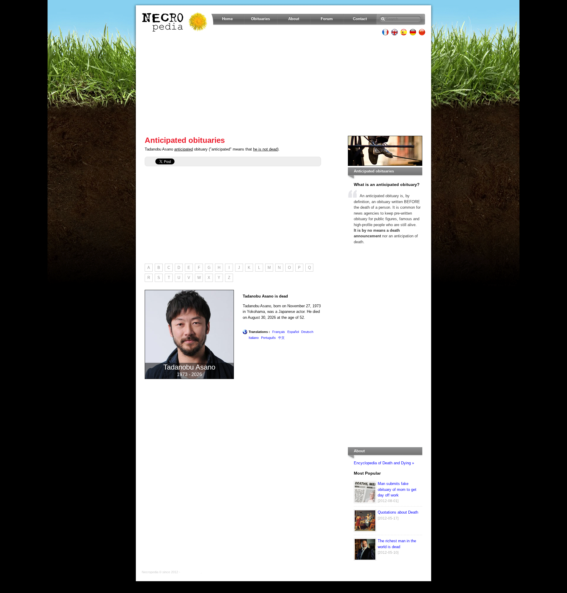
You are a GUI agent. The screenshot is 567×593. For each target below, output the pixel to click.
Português (268, 337)
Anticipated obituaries (185, 140)
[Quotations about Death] (365, 530)
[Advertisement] (283, 85)
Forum (327, 19)
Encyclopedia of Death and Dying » (384, 463)
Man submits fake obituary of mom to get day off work (397, 489)
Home (227, 19)
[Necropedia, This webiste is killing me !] (175, 22)
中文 (281, 337)
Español (293, 332)
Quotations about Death (398, 512)
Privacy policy (191, 572)
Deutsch (307, 332)
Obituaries (260, 19)
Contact (360, 19)
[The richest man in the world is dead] (365, 559)
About (293, 19)
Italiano (254, 337)
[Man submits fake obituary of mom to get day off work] (365, 502)
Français (278, 332)
